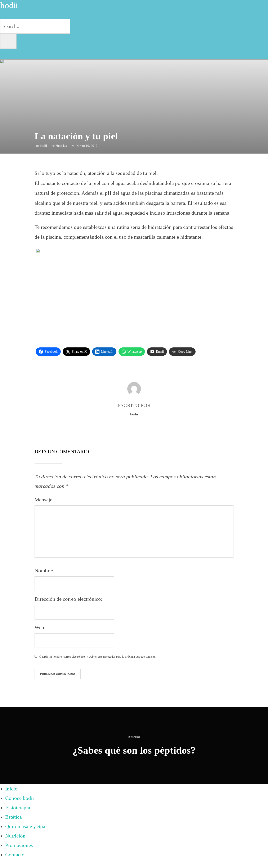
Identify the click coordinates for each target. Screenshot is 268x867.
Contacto (14, 854)
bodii (43, 145)
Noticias (61, 145)
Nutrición (15, 836)
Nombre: (44, 570)
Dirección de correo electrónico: (68, 599)
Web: (40, 627)
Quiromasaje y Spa (25, 826)
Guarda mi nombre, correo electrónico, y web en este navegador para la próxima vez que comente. (97, 656)
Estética (13, 817)
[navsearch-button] (4, 14)
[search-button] (8, 41)
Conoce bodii (19, 798)
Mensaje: (44, 499)
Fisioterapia (17, 807)
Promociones (19, 845)
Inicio (11, 788)
